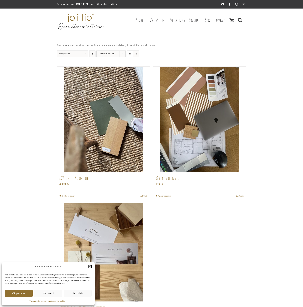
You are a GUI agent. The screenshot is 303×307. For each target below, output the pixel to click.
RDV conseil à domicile (73, 178)
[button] (90, 266)
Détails (144, 196)
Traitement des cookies (38, 301)
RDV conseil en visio (168, 178)
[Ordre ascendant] (92, 54)
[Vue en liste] (136, 54)
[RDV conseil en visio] (199, 119)
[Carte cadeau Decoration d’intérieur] (103, 252)
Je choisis (77, 293)
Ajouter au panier (68, 196)
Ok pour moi (18, 293)
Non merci (48, 293)
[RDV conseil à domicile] (103, 119)
